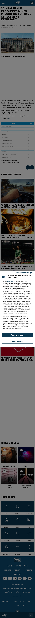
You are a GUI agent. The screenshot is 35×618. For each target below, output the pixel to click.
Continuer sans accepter (24, 273)
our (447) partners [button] (11, 281)
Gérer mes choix (17, 341)
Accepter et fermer (17, 335)
